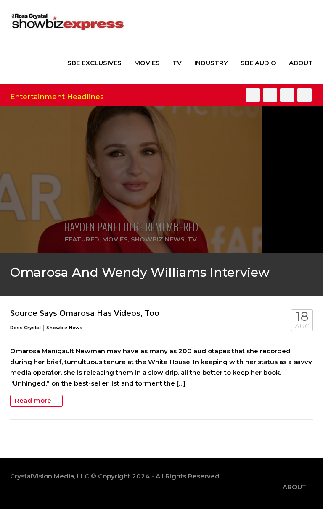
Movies (147, 63)
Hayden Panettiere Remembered (131, 226)
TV (177, 63)
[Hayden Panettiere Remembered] (131, 179)
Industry (211, 63)
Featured (82, 239)
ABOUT (301, 63)
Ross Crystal (25, 328)
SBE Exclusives (94, 63)
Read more (34, 400)
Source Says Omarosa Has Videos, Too (84, 313)
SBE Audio (258, 63)
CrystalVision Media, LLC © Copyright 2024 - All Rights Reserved (115, 476)
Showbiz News (158, 239)
